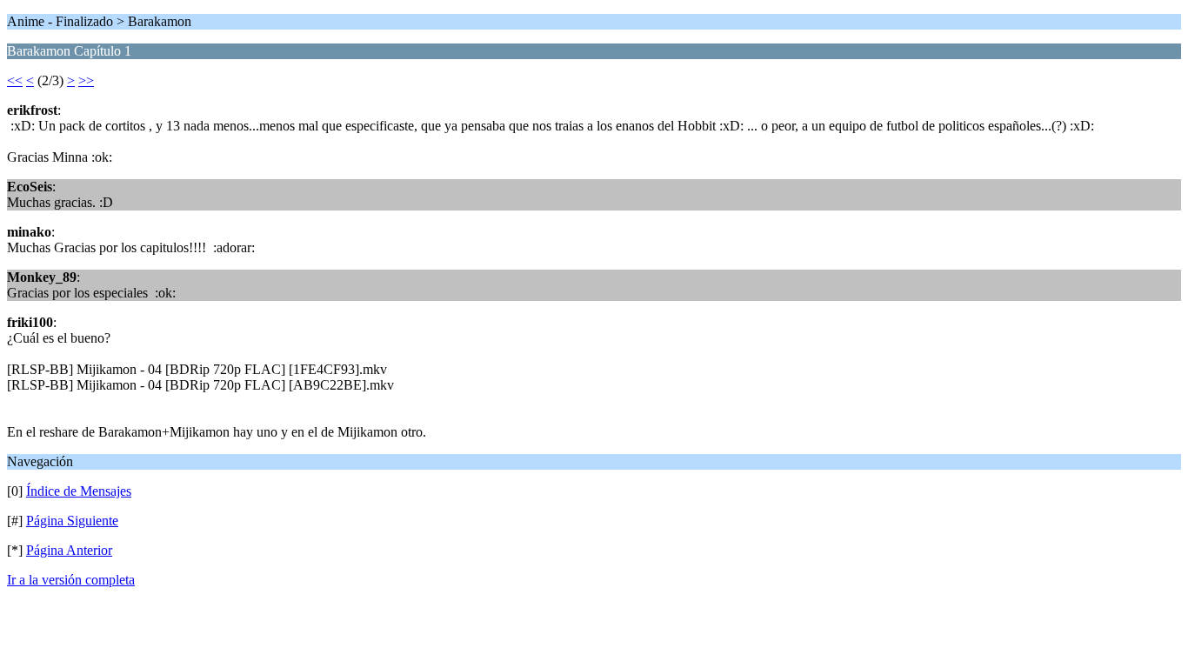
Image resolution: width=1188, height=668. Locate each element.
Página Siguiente (72, 520)
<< (15, 80)
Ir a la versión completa (71, 579)
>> (86, 80)
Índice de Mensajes (78, 491)
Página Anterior (69, 550)
